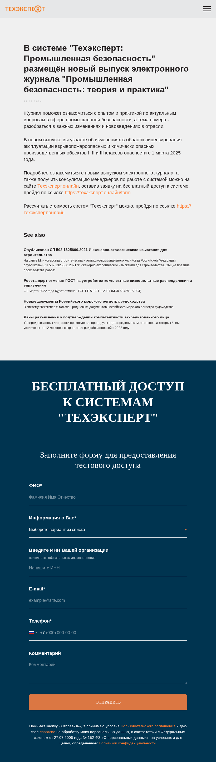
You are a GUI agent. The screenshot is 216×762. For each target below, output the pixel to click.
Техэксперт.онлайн (58, 186)
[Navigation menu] (207, 9)
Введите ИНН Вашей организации (69, 550)
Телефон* (40, 621)
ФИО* (35, 485)
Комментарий (45, 653)
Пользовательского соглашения (148, 726)
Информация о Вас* (52, 517)
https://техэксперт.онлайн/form (98, 192)
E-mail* (37, 588)
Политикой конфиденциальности (127, 743)
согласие (47, 732)
